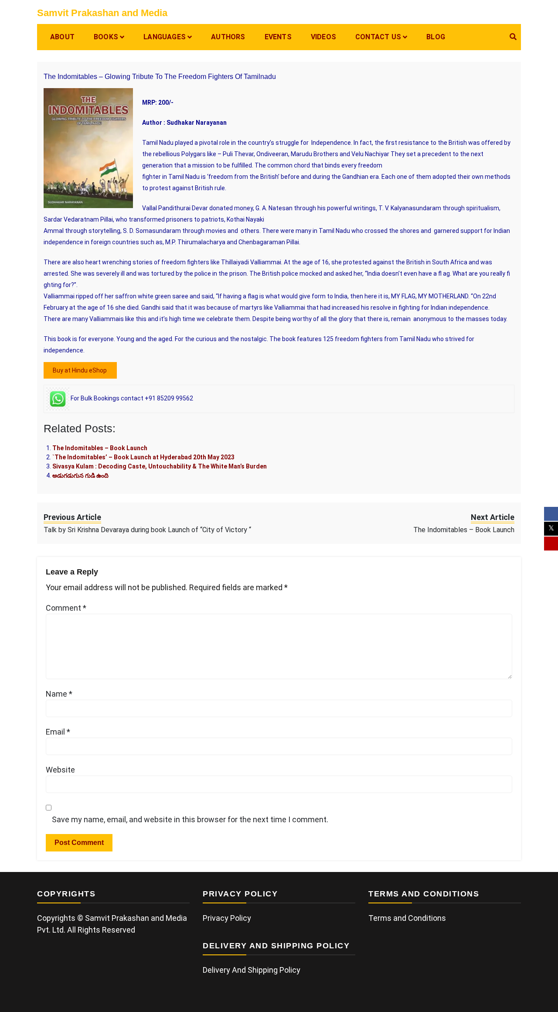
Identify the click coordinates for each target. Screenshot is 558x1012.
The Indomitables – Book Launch (99, 447)
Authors (228, 37)
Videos (323, 37)
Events (278, 37)
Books (106, 37)
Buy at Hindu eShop (80, 370)
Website (60, 769)
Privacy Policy (227, 918)
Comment (66, 607)
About (62, 37)
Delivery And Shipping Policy (251, 969)
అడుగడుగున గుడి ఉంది (80, 475)
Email (58, 731)
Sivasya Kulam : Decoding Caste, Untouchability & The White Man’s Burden (159, 466)
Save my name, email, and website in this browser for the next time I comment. (190, 819)
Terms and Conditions (407, 918)
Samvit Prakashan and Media (102, 12)
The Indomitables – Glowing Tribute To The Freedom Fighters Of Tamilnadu (160, 76)
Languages (164, 37)
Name (59, 693)
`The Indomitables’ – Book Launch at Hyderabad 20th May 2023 (143, 457)
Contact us (378, 37)
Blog (435, 37)
